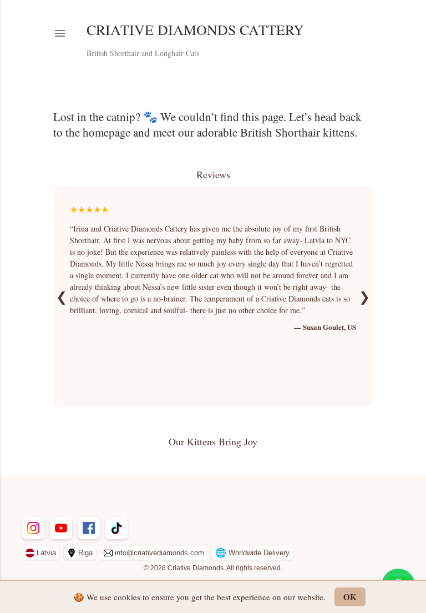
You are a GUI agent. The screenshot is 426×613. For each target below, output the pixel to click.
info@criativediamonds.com (159, 553)
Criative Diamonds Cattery (195, 29)
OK (350, 597)
